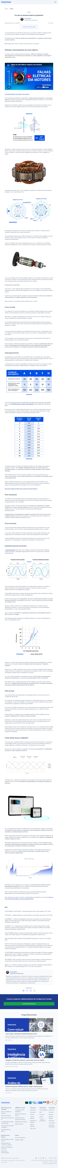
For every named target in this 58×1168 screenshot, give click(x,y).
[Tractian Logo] (6, 2)
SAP (40, 1112)
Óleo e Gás (33, 1128)
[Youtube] (43, 1158)
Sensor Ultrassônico (6, 1115)
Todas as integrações (42, 1119)
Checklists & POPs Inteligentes (19, 1110)
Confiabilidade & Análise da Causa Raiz (7, 1122)
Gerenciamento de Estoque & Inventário (20, 1118)
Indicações (51, 1120)
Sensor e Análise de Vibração (6, 1112)
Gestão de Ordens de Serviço (20, 1114)
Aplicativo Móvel (19, 1124)
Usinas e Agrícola (32, 1117)
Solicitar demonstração (29, 1004)
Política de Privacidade (52, 1126)
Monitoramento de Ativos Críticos (7, 1140)
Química (32, 1114)
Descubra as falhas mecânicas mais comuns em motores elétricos (21, 488)
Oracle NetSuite (43, 1110)
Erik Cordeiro (27, 18)
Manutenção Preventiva (21, 1121)
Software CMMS (19, 1140)
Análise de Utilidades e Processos (7, 1147)
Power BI (41, 1114)
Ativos (11, 8)
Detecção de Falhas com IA (7, 1118)
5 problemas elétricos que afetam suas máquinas (17, 94)
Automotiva (33, 1110)
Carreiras (51, 1112)
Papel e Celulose (32, 1125)
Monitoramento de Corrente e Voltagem (6, 1144)
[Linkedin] (36, 1158)
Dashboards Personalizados (5, 1151)
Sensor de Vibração (20, 1137)
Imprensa (51, 1114)
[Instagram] (41, 1158)
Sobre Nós (51, 1110)
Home (6, 8)
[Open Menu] (55, 2)
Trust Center (52, 1123)
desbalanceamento (11, 550)
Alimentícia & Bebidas (33, 1121)
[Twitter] (45, 1158)
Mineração (32, 1112)
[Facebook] (38, 1158)
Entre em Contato (51, 1117)
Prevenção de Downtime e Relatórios (7, 1126)
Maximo (41, 1116)
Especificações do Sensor (5, 1130)
